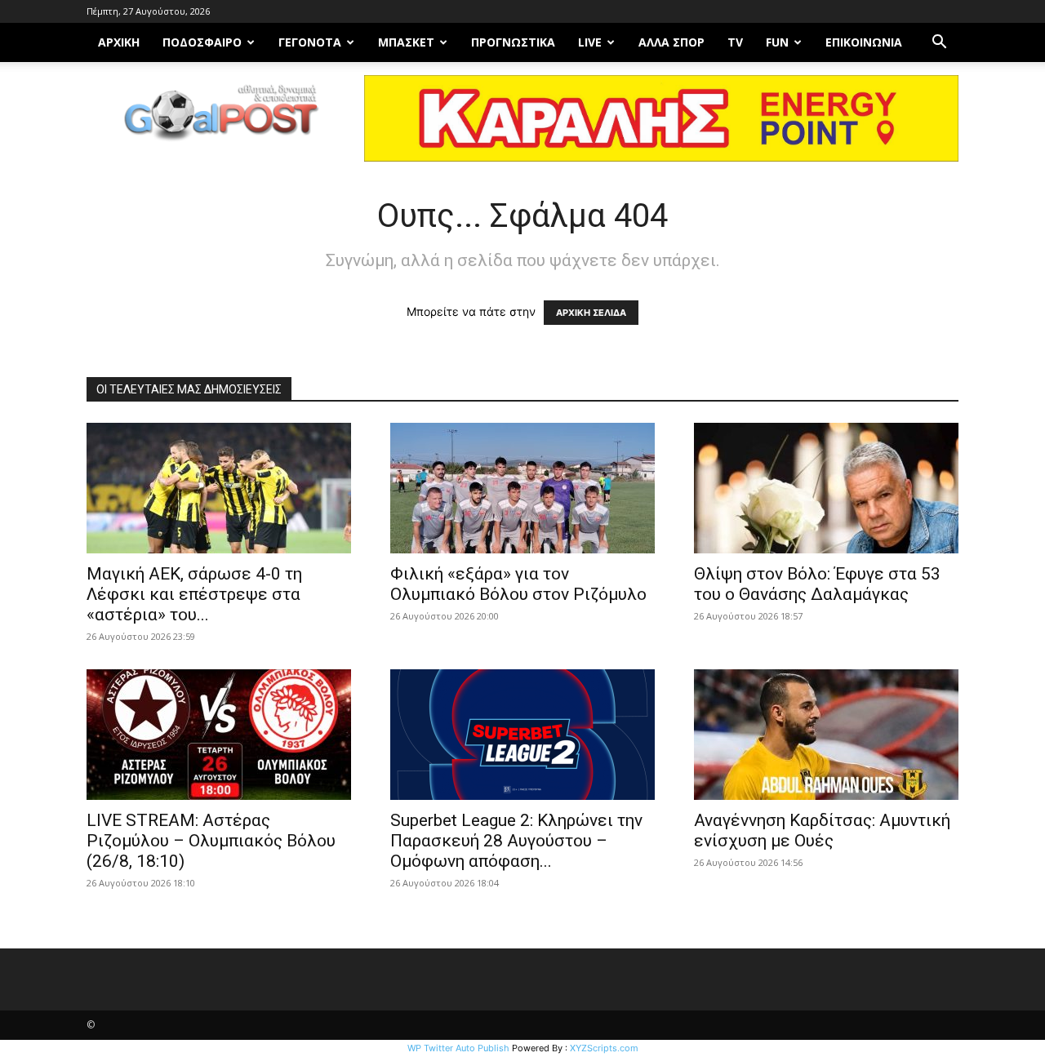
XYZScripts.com (604, 1048)
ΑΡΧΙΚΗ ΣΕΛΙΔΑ (591, 312)
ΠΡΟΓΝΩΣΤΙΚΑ (513, 42)
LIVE (590, 42)
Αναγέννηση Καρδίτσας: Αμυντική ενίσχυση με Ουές (822, 830)
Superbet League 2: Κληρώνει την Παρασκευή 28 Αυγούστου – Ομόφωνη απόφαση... (516, 841)
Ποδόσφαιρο (202, 42)
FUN (777, 42)
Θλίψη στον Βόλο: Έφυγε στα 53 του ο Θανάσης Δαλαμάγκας (817, 584)
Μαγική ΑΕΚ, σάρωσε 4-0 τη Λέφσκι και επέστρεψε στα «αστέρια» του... (194, 594)
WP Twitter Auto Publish (458, 1048)
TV (735, 42)
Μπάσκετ (406, 42)
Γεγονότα (309, 42)
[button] (938, 43)
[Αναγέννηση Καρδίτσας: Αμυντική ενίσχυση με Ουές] (826, 734)
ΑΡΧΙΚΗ (119, 42)
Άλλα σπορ (671, 42)
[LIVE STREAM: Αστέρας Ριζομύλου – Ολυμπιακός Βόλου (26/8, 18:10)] (219, 734)
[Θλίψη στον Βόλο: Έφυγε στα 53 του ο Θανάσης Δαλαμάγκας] (826, 488)
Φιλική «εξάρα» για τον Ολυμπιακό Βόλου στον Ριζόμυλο (518, 584)
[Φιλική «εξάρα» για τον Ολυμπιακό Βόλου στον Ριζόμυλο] (522, 488)
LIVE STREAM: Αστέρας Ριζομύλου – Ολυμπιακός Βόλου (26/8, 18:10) (211, 841)
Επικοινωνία (863, 42)
